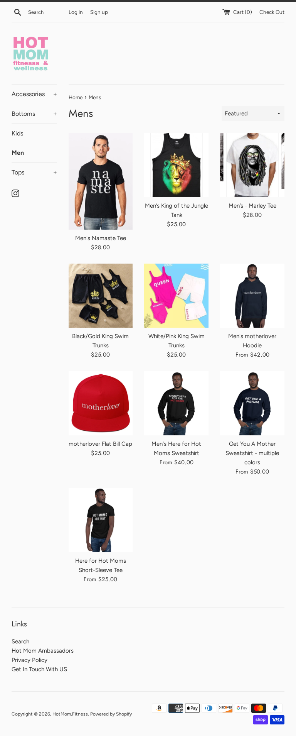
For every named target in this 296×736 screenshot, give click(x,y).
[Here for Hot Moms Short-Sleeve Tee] (101, 520)
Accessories (34, 94)
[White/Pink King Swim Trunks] (176, 296)
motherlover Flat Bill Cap (100, 443)
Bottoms (34, 113)
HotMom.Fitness (70, 714)
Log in (76, 12)
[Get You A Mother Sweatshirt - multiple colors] (252, 403)
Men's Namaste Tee (100, 238)
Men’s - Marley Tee (252, 205)
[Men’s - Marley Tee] (252, 165)
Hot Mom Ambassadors (43, 650)
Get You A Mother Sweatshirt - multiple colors (252, 453)
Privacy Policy (29, 659)
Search (20, 641)
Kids (17, 133)
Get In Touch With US (39, 669)
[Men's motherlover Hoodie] (252, 296)
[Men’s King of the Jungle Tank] (176, 165)
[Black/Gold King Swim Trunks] (101, 296)
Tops (34, 172)
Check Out (271, 12)
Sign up (99, 12)
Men (18, 152)
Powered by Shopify (111, 714)
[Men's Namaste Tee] (101, 181)
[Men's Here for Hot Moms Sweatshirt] (176, 403)
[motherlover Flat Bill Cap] (101, 403)
